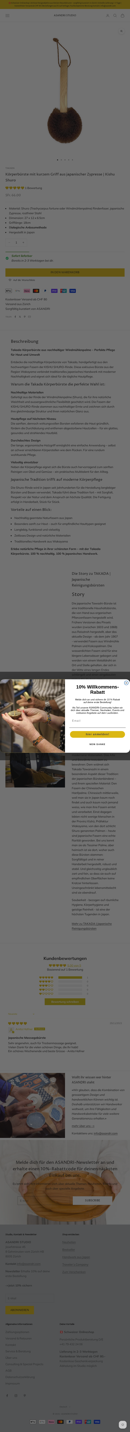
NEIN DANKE (98, 744)
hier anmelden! (97, 734)
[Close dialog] (126, 683)
